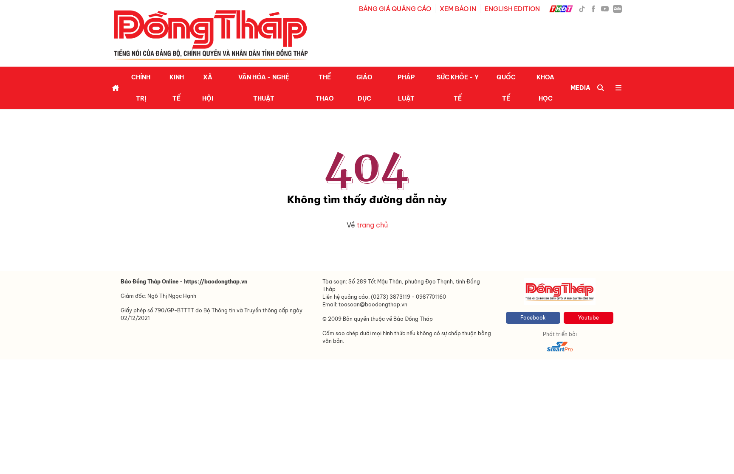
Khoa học (545, 87)
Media (580, 88)
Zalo (617, 8)
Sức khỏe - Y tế (458, 87)
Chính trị (140, 87)
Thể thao (325, 87)
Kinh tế (176, 87)
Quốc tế (506, 87)
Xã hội (207, 87)
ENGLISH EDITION (512, 9)
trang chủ (372, 225)
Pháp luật (406, 87)
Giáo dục (364, 87)
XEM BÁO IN (458, 9)
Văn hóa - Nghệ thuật (263, 87)
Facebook (533, 317)
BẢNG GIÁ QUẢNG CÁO (395, 9)
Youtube (588, 317)
